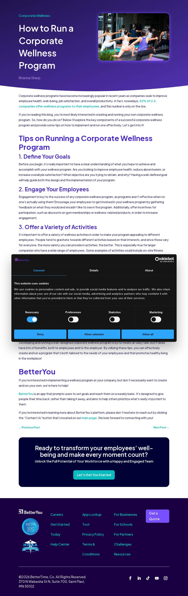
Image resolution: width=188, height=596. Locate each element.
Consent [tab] (38, 270)
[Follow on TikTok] (148, 578)
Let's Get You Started (94, 475)
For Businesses (125, 514)
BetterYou (26, 394)
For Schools (123, 524)
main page (89, 418)
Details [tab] (94, 270)
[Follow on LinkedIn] (139, 578)
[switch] (73, 319)
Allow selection (94, 334)
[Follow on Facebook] (130, 578)
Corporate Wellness (34, 15)
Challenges (122, 544)
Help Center (60, 544)
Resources (122, 554)
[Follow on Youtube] (156, 578)
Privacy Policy (93, 534)
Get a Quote (154, 516)
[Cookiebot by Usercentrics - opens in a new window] (158, 260)
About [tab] (149, 270)
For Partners (123, 534)
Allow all (147, 334)
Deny (40, 334)
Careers (56, 514)
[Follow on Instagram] (165, 578)
